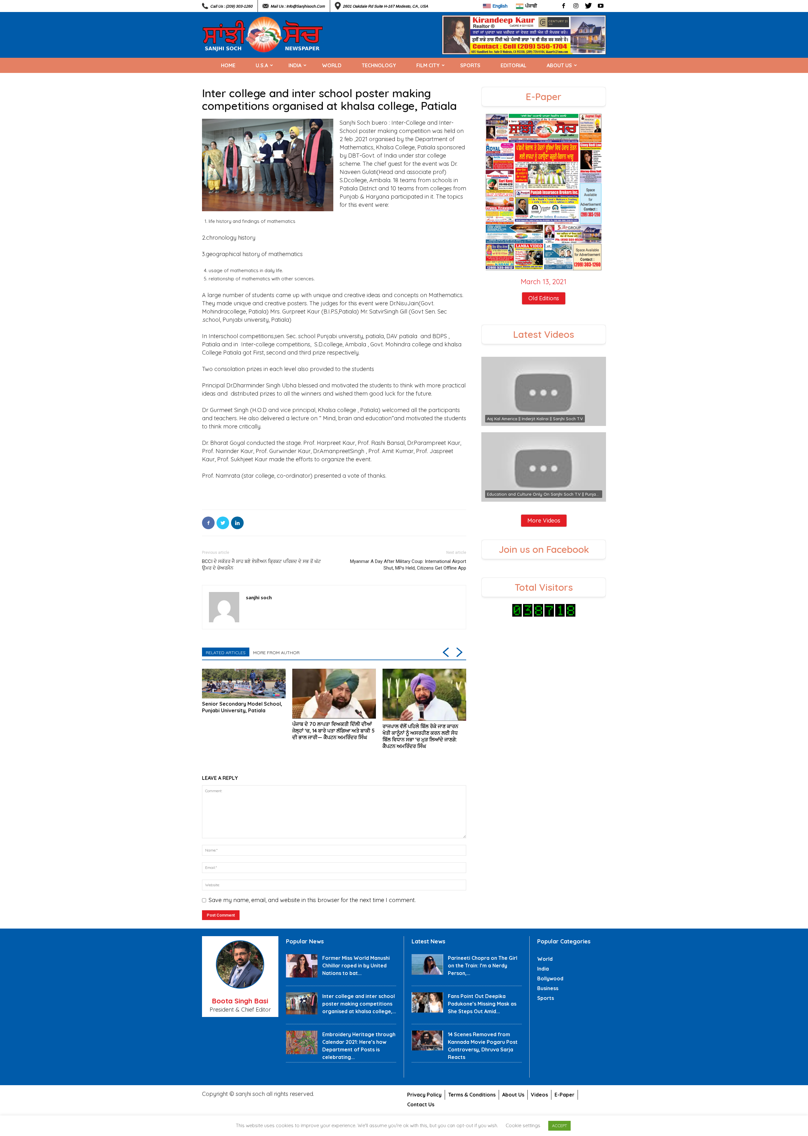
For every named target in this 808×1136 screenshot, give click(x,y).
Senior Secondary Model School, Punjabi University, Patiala (242, 707)
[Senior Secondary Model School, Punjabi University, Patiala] (244, 683)
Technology (379, 65)
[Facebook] (563, 6)
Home (228, 65)
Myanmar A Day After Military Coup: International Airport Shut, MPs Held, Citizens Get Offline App (408, 565)
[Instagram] (575, 6)
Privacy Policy (424, 1094)
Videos (539, 1094)
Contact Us (420, 1104)
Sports (470, 65)
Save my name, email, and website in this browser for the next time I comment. (312, 900)
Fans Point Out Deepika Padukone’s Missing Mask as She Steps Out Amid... (482, 1003)
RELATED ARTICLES (226, 652)
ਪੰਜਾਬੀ (531, 6)
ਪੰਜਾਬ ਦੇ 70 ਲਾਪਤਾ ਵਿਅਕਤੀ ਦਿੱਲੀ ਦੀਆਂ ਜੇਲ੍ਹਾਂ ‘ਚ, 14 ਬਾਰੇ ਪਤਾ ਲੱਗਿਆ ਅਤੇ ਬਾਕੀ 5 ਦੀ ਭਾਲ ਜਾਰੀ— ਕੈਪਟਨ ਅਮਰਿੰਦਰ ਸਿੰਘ (333, 730)
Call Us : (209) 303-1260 (231, 6)
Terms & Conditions (472, 1094)
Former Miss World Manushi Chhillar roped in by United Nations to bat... (356, 965)
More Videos (543, 520)
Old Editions (543, 298)
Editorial (513, 65)
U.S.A (262, 65)
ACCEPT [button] (559, 1125)
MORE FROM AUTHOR (276, 652)
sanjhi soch (259, 597)
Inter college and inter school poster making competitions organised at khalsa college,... (359, 1003)
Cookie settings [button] (523, 1125)
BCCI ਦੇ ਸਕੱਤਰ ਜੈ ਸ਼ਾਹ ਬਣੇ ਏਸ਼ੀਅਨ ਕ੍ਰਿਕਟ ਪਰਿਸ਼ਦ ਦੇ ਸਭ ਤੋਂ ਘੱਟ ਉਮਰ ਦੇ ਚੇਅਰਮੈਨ (261, 565)
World (332, 65)
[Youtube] (600, 6)
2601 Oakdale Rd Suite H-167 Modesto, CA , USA (385, 6)
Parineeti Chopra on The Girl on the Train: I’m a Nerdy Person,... (482, 965)
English (500, 6)
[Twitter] (588, 6)
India (294, 65)
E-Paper (564, 1094)
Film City (428, 65)
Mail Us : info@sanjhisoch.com (297, 6)
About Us (559, 65)
